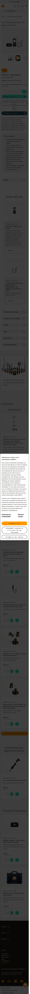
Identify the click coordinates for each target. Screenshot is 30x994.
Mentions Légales (21, 515)
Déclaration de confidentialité (6, 515)
